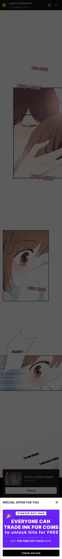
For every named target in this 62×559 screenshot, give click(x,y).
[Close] (56, 502)
